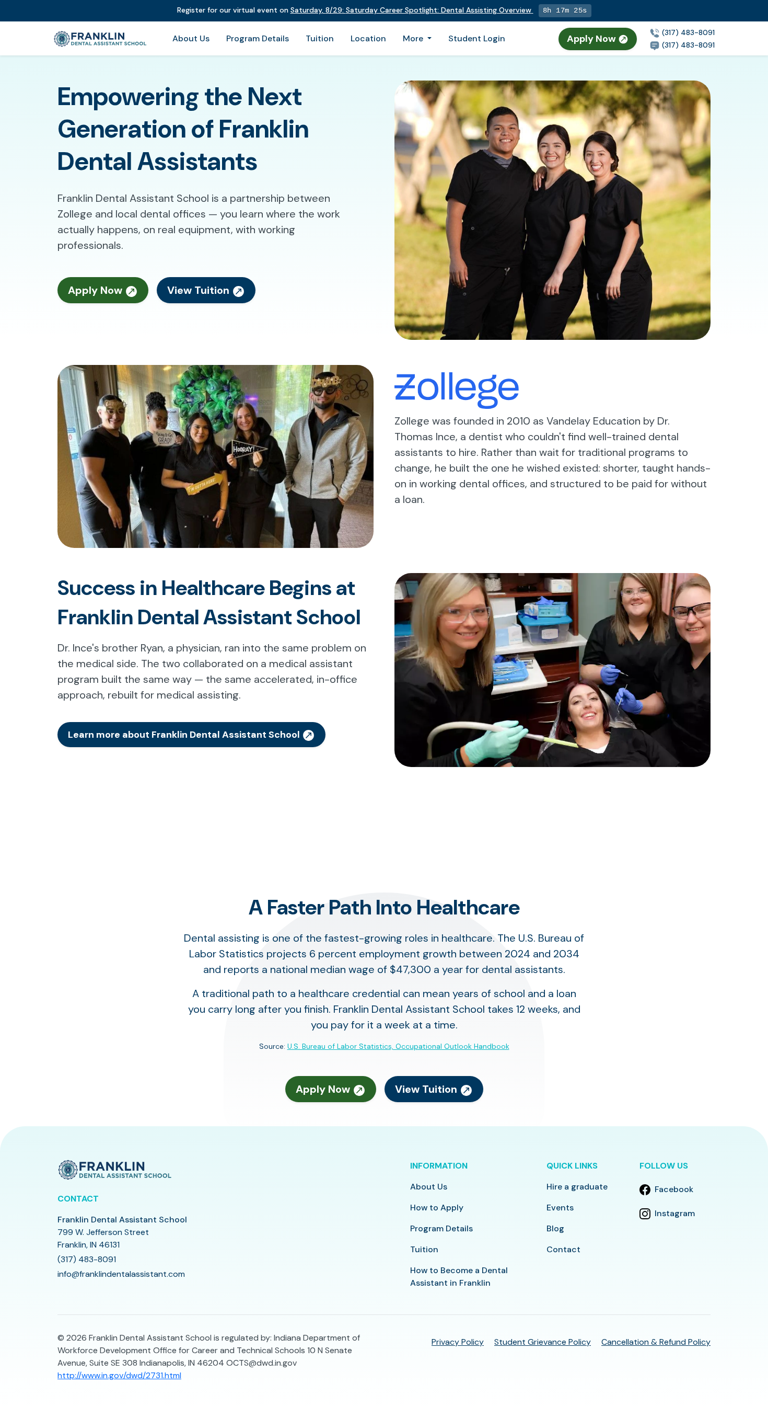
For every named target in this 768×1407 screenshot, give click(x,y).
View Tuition (199, 290)
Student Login (476, 38)
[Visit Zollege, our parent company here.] (456, 389)
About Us (191, 38)
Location (368, 38)
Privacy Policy (458, 1341)
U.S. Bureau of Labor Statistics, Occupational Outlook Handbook (398, 1046)
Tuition (320, 38)
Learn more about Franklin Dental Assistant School (185, 734)
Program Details (257, 38)
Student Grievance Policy (542, 1341)
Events (560, 1207)
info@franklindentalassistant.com (121, 1273)
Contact (563, 1249)
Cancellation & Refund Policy (656, 1341)
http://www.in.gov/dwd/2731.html (119, 1375)
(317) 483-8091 (687, 32)
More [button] (414, 38)
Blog (555, 1228)
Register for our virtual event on (354, 10)
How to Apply (436, 1207)
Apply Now (592, 38)
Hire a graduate (577, 1186)
